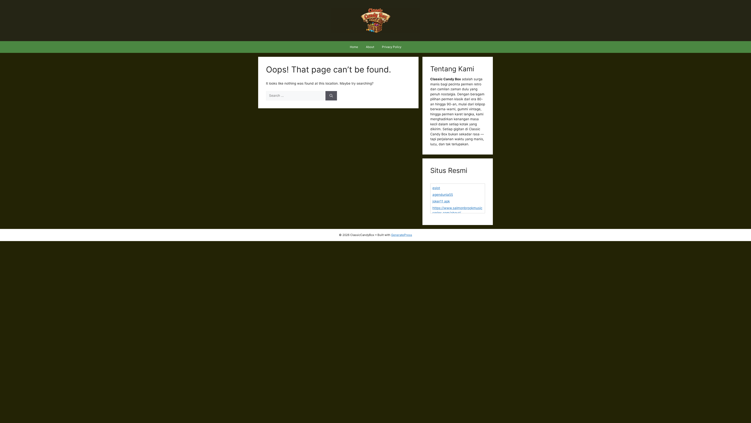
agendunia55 (442, 195)
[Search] (331, 95)
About (370, 47)
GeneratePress (401, 235)
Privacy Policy (391, 47)
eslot (436, 188)
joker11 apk (441, 201)
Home (354, 47)
